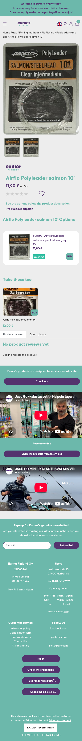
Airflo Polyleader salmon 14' (19, 319)
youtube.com (59, 637)
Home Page (10, 32)
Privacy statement (60, 720)
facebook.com (58, 628)
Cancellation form (20, 632)
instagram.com (58, 645)
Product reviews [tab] (13, 334)
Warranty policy (20, 628)
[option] (41, 89)
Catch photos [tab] (38, 334)
